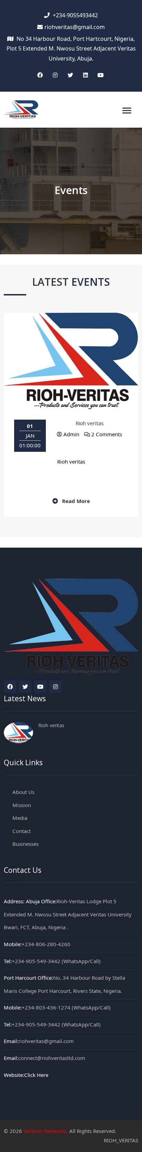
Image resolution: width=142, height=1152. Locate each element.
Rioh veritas (89, 423)
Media (19, 817)
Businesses (25, 843)
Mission (21, 805)
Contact (21, 831)
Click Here (36, 1074)
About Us (23, 791)
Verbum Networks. (45, 1130)
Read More (75, 500)
